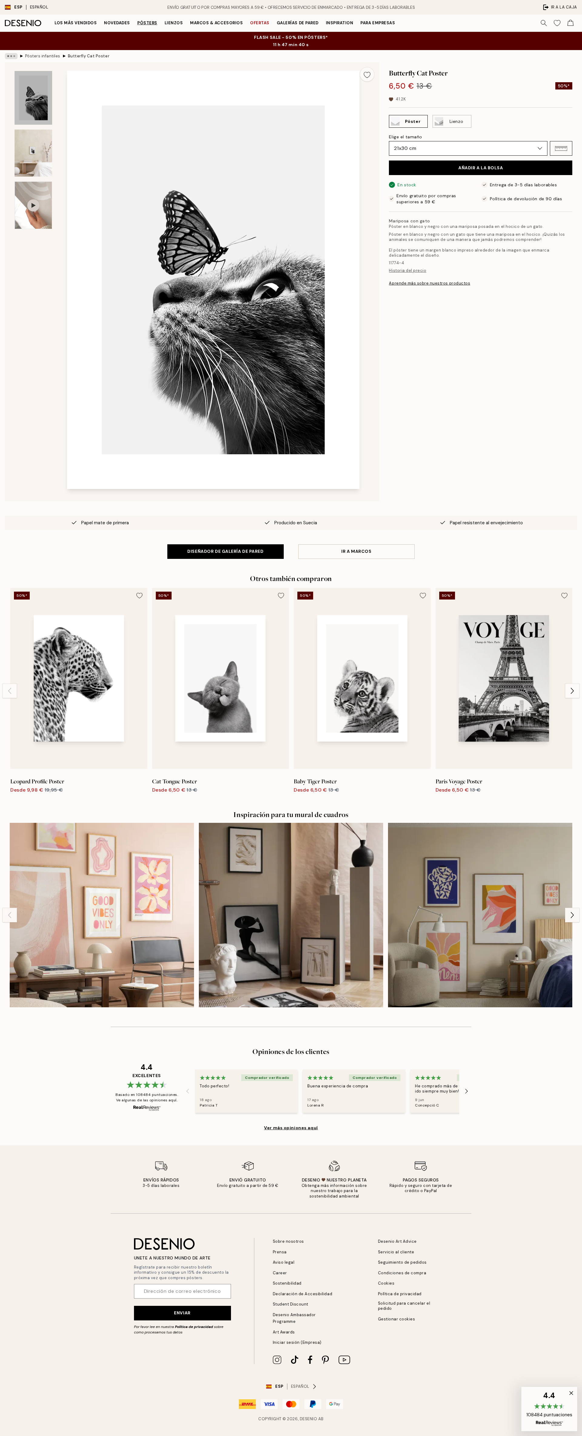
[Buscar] (543, 23)
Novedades (117, 22)
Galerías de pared (298, 22)
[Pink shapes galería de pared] (102, 915)
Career (280, 1273)
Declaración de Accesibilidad (303, 1293)
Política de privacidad (194, 1326)
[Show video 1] (33, 205)
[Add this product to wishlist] (367, 74)
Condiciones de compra (402, 1273)
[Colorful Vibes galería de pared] (480, 915)
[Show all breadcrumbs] (11, 56)
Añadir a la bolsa (480, 168)
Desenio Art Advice (397, 1241)
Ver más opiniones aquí (291, 1127)
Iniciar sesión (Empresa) (297, 1342)
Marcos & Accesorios (216, 22)
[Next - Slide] (572, 691)
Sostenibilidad (287, 1283)
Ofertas (259, 22)
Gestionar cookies (396, 1319)
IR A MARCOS (356, 551)
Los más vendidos (76, 22)
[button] (561, 148)
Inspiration (339, 22)
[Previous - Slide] (9, 691)
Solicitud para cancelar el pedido (404, 1306)
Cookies (386, 1283)
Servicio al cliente (396, 1252)
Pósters (147, 22)
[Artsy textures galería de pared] (291, 915)
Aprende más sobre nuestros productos (429, 283)
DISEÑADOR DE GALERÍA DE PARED (225, 551)
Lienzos (174, 22)
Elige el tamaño (405, 137)
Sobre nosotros (288, 1241)
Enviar (182, 1313)
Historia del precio (407, 270)
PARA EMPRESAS (377, 22)
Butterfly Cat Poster (88, 56)
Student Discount (290, 1304)
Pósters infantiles (42, 56)
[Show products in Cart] (570, 23)
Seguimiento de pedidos (402, 1262)
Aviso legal (284, 1262)
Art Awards (284, 1332)
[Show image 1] (33, 98)
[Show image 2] (33, 153)
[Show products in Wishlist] (557, 23)
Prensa (280, 1252)
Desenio (308, 1418)
